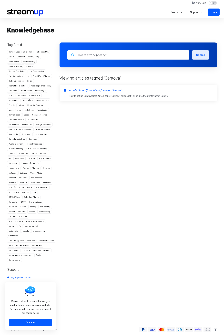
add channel (36, 178)
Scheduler (13, 202)
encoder (23, 216)
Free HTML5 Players (41, 76)
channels (23, 178)
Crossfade (13, 163)
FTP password (42, 187)
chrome (12, 226)
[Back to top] (215, 329)
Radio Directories (16, 81)
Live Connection (16, 76)
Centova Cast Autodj (17, 71)
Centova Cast (14, 52)
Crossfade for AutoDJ (30, 163)
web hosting (45, 207)
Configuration (14, 115)
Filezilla (12, 105)
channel (12, 178)
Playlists (35, 168)
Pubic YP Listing (16, 149)
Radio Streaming (16, 66)
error (11, 245)
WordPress (37, 245)
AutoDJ (12, 57)
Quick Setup (28, 52)
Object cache (14, 260)
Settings (23, 173)
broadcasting (44, 212)
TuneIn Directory (38, 154)
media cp (13, 207)
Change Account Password (20, 129)
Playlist (25, 168)
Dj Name (46, 168)
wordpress (13, 236)
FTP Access (20, 95)
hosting (33, 207)
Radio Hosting (29, 62)
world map (35, 183)
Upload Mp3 (14, 100)
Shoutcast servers (16, 120)
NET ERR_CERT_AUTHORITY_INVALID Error (26, 221)
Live (28, 76)
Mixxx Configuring (35, 105)
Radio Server (14, 62)
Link (34, 192)
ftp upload (33, 139)
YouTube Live (45, 158)
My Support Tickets (20, 277)
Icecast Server (15, 110)
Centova (29, 66)
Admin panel (26, 91)
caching (26, 250)
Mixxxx (21, 105)
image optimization (41, 250)
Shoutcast (13, 91)
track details (14, 168)
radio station (14, 231)
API (10, 158)
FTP (10, 95)
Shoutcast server (39, 115)
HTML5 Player (14, 197)
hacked (32, 212)
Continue (30, 322)
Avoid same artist (43, 129)
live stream (26, 134)
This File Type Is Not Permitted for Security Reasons (31, 241)
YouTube (31, 158)
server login (40, 91)
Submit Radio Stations (18, 86)
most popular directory (41, 86)
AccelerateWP (22, 245)
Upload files (27, 100)
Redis (38, 255)
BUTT (23, 202)
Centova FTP (34, 95)
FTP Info (12, 187)
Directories (23, 154)
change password (43, 125)
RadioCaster (42, 110)
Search (200, 55)
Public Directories (34, 144)
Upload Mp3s (36, 173)
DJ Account (33, 120)
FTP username (25, 187)
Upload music (42, 100)
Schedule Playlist (31, 197)
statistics (47, 183)
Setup (26, 115)
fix (20, 226)
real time (12, 183)
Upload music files (17, 139)
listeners (23, 183)
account (21, 212)
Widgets (25, 192)
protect (12, 212)
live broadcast (35, 202)
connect (12, 216)
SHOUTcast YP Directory (36, 149)
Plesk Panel (14, 250)
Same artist (13, 134)
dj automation (39, 231)
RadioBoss (29, 110)
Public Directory (16, 144)
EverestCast (27, 125)
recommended (31, 226)
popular (26, 231)
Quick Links (14, 192)
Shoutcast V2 (42, 52)
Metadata (12, 173)
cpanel (23, 207)
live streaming (41, 134)
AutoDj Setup (34, 57)
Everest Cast (14, 125)
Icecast (21, 57)
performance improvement (20, 255)
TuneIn (12, 154)
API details (19, 158)
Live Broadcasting (36, 71)
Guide (29, 81)
